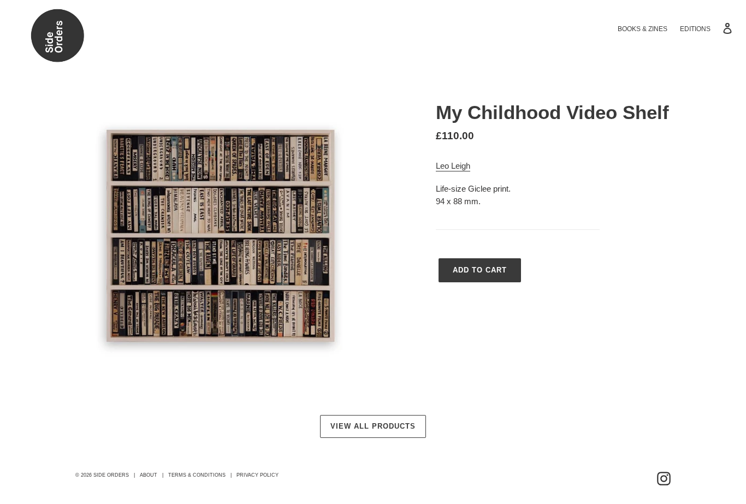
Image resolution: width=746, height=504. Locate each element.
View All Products (373, 426)
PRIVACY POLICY (257, 475)
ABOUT (148, 475)
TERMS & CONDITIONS (197, 475)
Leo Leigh (453, 165)
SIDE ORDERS (111, 475)
